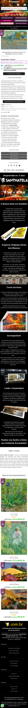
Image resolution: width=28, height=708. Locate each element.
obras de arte (17, 108)
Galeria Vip (7, 23)
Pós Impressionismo (8, 12)
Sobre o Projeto (14, 686)
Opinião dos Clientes (21, 23)
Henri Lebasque (14, 556)
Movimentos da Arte (21, 20)
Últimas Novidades (21, 17)
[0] (17, 5)
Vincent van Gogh (20, 12)
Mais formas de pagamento (10, 70)
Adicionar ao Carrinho (15, 73)
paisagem (23, 108)
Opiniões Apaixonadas (14, 676)
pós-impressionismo (6, 110)
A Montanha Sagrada (14, 584)
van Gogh (13, 110)
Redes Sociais (14, 678)
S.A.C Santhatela (14, 665)
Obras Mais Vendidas (7, 17)
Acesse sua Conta (14, 661)
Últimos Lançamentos (14, 653)
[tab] (5, 170)
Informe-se (14, 688)
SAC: (14, 697)
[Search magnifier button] (25, 8)
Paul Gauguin (14, 583)
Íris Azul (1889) (14, 515)
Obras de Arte (18, 11)
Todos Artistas (7, 20)
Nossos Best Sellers (14, 650)
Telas (11, 11)
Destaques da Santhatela (14, 648)
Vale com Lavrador (14, 612)
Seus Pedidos (14, 663)
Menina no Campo (14, 558)
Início (6, 11)
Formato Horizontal (9, 108)
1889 (8, 112)
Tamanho (12, 59)
